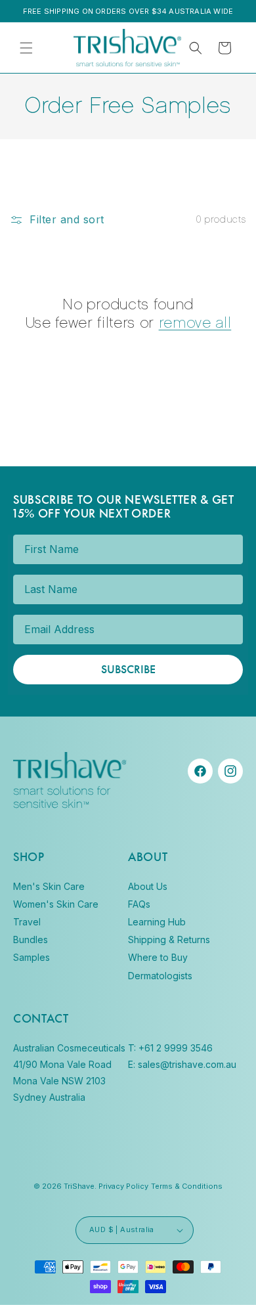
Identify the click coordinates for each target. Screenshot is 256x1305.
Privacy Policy (107, 711)
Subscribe (67, 748)
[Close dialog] (241, 547)
